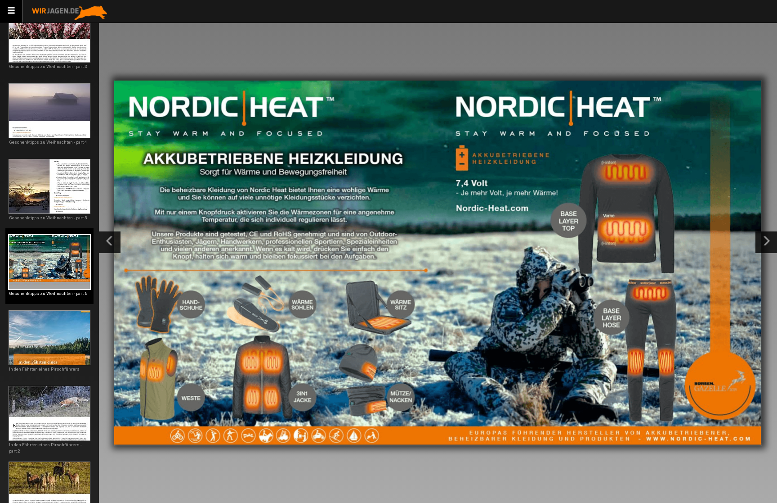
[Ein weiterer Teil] (766, 242)
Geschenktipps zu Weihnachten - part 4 (48, 142)
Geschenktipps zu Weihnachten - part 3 (48, 66)
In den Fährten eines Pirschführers (44, 369)
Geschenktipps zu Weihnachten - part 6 (48, 293)
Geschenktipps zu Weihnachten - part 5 (48, 217)
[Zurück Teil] (110, 242)
